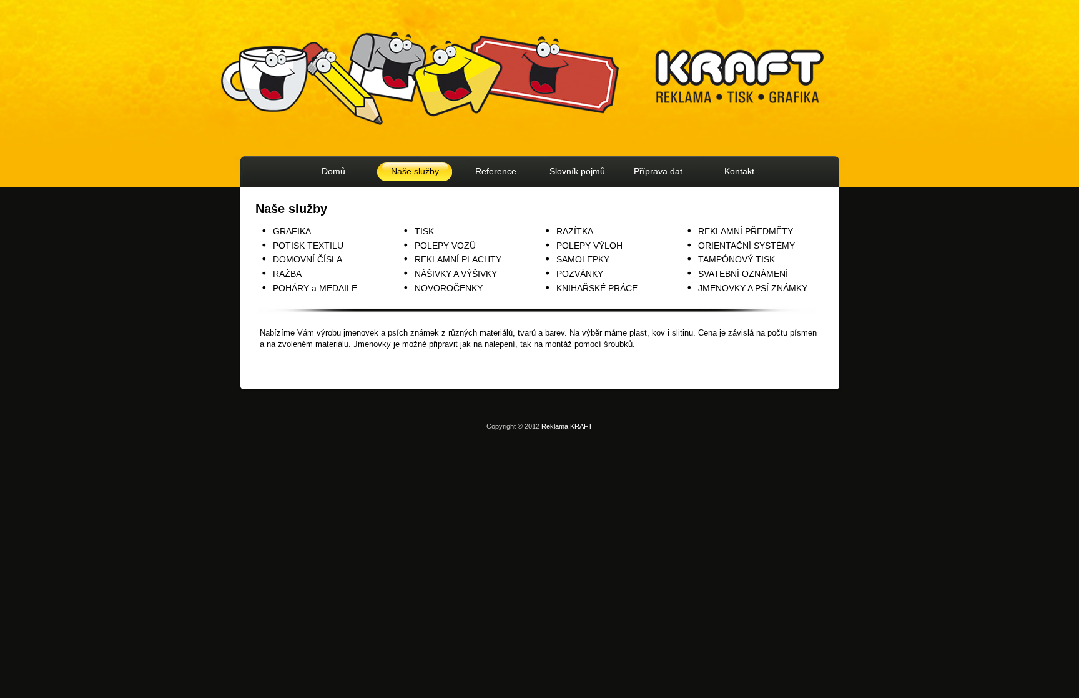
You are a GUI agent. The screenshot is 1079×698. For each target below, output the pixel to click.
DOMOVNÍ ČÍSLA (307, 259)
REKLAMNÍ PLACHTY (458, 259)
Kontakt (739, 171)
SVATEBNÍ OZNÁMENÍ (743, 274)
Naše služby (415, 171)
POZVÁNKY (579, 274)
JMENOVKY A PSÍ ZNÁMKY (752, 288)
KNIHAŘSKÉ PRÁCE (597, 288)
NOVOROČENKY (449, 288)
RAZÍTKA (574, 231)
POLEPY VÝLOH (589, 246)
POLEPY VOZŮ (445, 246)
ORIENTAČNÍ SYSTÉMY (746, 246)
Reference (495, 171)
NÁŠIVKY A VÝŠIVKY (456, 274)
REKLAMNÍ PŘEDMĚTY (745, 231)
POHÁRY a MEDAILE (315, 288)
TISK (424, 231)
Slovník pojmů (577, 171)
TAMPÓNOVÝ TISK (736, 259)
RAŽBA (287, 274)
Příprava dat (658, 171)
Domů (333, 171)
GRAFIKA (292, 231)
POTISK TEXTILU (308, 246)
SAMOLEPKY (582, 259)
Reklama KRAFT (567, 426)
